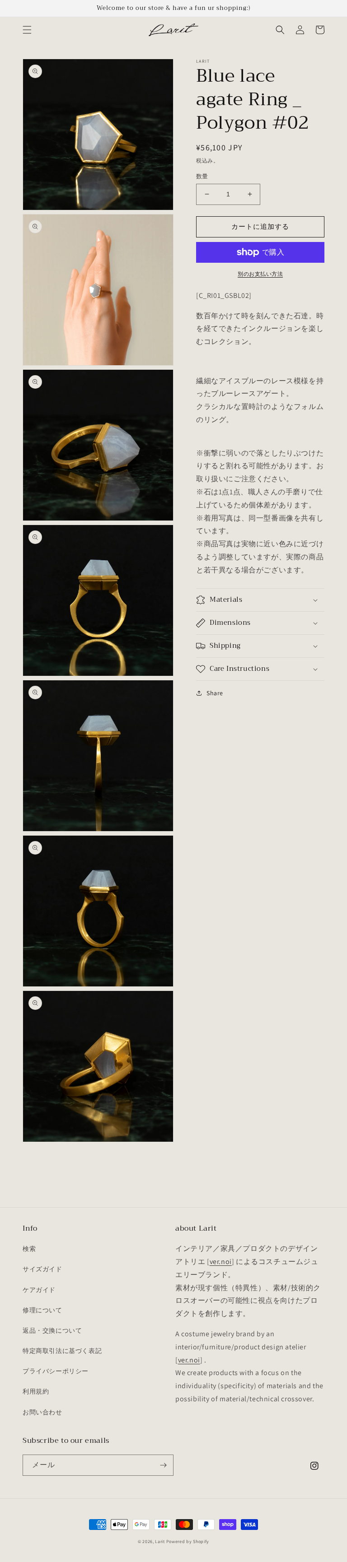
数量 (202, 176)
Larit (160, 1541)
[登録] (163, 1465)
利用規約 (36, 1391)
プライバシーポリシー (56, 1371)
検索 (29, 1249)
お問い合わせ (42, 1412)
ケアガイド (39, 1290)
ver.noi (221, 1261)
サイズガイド (42, 1269)
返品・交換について (52, 1330)
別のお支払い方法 (260, 273)
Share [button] (214, 693)
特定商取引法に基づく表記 (62, 1351)
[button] (27, 30)
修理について (42, 1310)
